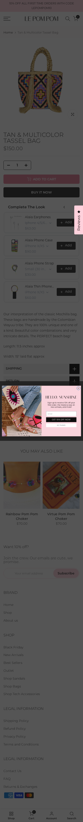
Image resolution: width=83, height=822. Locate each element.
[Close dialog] (78, 388)
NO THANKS (61, 425)
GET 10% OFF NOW (61, 420)
